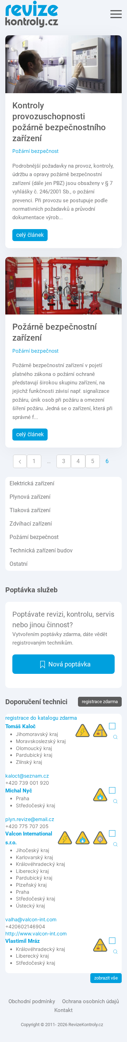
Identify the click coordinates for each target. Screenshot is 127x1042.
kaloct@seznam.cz (27, 776)
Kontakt (63, 1010)
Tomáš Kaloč (20, 726)
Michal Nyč (18, 791)
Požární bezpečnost (35, 151)
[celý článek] (63, 64)
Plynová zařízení (30, 496)
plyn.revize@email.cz (29, 819)
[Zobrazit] (115, 737)
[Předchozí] (20, 461)
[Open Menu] (116, 14)
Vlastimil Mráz (22, 941)
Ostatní (19, 564)
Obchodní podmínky (31, 1001)
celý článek (30, 235)
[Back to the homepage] (31, 14)
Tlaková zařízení (30, 510)
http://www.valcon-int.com (36, 933)
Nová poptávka (69, 664)
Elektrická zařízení (32, 483)
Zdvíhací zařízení (31, 523)
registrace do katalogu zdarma (41, 718)
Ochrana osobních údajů (90, 1001)
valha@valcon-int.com (30, 919)
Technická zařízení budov (41, 550)
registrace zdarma (100, 701)
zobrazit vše (106, 978)
